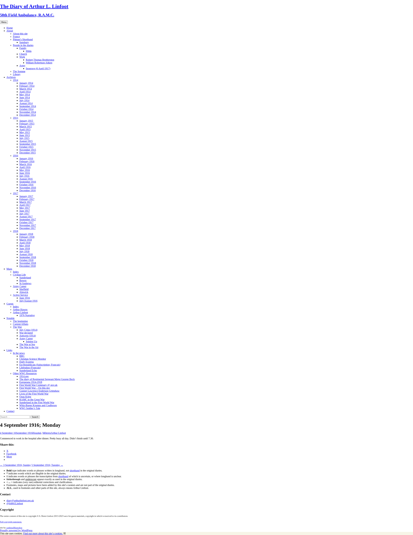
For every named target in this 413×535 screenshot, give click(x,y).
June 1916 (24, 173)
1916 (15, 155)
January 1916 (26, 158)
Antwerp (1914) (27, 335)
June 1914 (24, 97)
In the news (19, 353)
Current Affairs (20, 324)
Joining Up (31, 341)
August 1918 (26, 254)
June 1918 (24, 248)
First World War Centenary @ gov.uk (38, 385)
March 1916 (25, 164)
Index (16, 271)
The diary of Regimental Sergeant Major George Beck (47, 379)
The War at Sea (27, 344)
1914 (15, 80)
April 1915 (24, 129)
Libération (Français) (30, 367)
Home (9, 27)
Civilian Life (19, 274)
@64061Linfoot (14, 503)
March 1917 (25, 202)
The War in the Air (28, 347)
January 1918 (26, 234)
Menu (3, 22)
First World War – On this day (34, 388)
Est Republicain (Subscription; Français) (39, 364)
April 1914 (24, 91)
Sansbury (24, 42)
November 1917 (27, 225)
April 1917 (24, 205)
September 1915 (27, 144)
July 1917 (24, 213)
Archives (11, 77)
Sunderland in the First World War (36, 402)
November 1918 (27, 263)
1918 (15, 231)
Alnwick (23, 292)
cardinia (9, 527)
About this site (20, 33)
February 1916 (26, 161)
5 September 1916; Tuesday (47, 465)
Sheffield (24, 289)
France (16, 36)
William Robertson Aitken (39, 62)
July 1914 (24, 100)
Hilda (28, 51)
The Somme (19, 71)
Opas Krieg (25, 396)
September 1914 (27, 106)
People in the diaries (23, 45)
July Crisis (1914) (28, 329)
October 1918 (26, 260)
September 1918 (27, 257)
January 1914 (26, 83)
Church (23, 54)
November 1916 (27, 187)
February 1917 (26, 199)
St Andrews (25, 283)
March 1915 (25, 126)
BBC (22, 356)
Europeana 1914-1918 (30, 382)
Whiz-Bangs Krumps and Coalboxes (38, 405)
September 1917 (27, 219)
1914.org (24, 376)
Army (22, 65)
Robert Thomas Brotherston (40, 59)
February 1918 (26, 237)
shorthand (75, 470)
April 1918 (24, 242)
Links (9, 350)
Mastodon (17, 527)
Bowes (22, 280)
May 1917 (24, 208)
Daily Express (26, 361)
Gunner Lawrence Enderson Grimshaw (39, 390)
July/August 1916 (28, 300)
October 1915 (26, 147)
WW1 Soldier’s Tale (29, 408)
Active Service (20, 295)
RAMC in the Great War (32, 399)
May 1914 (24, 94)
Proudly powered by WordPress (16, 530)
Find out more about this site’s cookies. (43, 533)
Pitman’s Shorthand (23, 39)
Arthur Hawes (20, 309)
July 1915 (24, 138)
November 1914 (27, 112)
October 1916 (26, 184)
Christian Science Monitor (32, 359)
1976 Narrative (27, 315)
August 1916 (26, 178)
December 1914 (27, 115)
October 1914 (26, 109)
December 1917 (27, 228)
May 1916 (24, 170)
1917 (15, 193)
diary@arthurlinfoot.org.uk (20, 500)
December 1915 (27, 152)
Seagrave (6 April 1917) (38, 68)
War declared (26, 332)
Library (16, 74)
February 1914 (26, 86)
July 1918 (24, 251)
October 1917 (26, 222)
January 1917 (26, 196)
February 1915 (26, 123)
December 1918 (27, 266)
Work (22, 57)
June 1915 (24, 135)
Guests (9, 303)
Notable (10, 318)
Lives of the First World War (33, 393)
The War (17, 327)
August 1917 (26, 216)
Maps (9, 269)
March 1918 (25, 239)
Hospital (37, 433)
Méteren (46, 433)
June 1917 (24, 210)
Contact (10, 411)
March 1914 (25, 88)
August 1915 (26, 141)
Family (22, 48)
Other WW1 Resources (25, 373)
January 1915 (26, 120)
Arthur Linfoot (20, 312)
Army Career (19, 286)
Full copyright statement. (11, 522)
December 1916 (27, 190)
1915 (15, 117)
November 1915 (27, 149)
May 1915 (24, 132)
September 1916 (27, 181)
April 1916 (24, 167)
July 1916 (24, 176)
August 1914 (26, 103)
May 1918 (24, 245)
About (9, 30)
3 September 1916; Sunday (15, 465)
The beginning (20, 321)
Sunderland (25, 277)
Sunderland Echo (28, 370)
